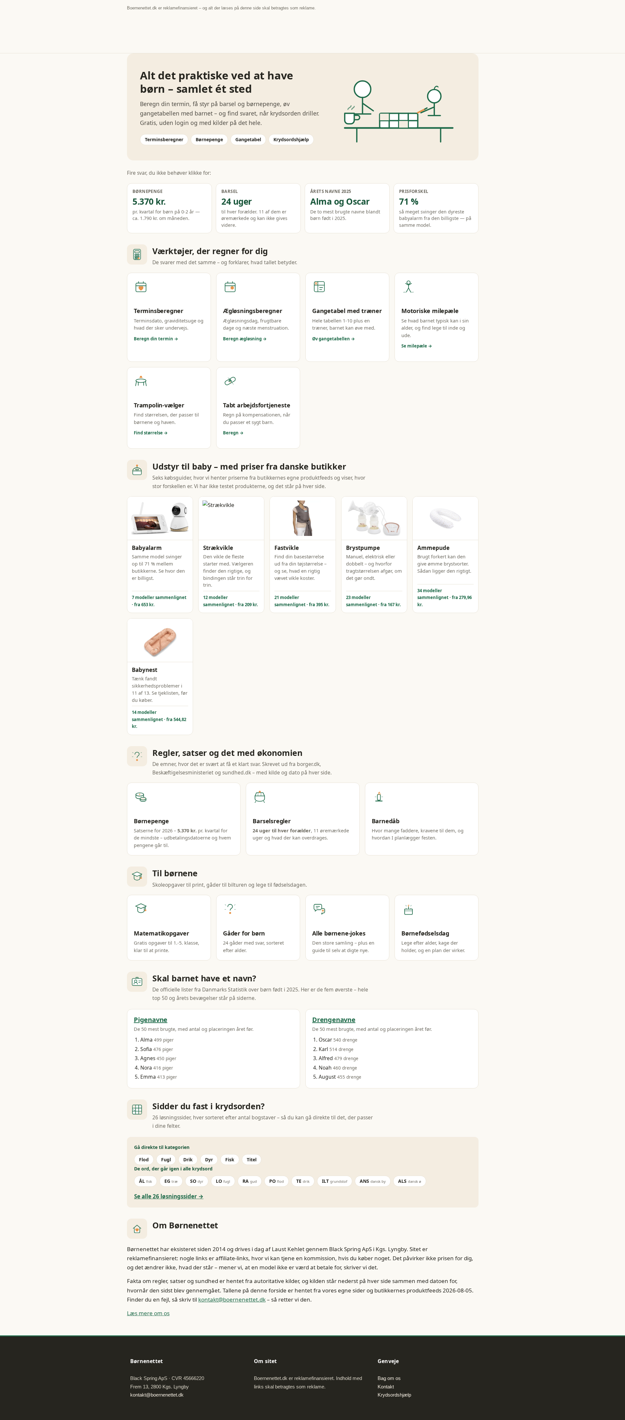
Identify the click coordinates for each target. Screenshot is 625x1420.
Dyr (209, 1159)
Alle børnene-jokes (338, 933)
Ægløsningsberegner (252, 311)
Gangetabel (248, 139)
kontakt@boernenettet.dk (232, 1299)
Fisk (229, 1159)
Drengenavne (333, 1019)
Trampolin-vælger (159, 405)
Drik (188, 1159)
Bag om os (389, 1378)
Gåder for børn (244, 933)
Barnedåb (385, 821)
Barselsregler (271, 821)
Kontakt (386, 1386)
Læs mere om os (148, 1313)
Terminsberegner (164, 139)
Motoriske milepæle (429, 311)
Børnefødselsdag (425, 933)
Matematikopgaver (161, 933)
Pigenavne (150, 1019)
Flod (144, 1159)
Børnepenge (209, 139)
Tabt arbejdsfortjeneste (256, 405)
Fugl (166, 1159)
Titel (252, 1159)
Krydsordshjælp (291, 139)
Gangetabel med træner (347, 311)
